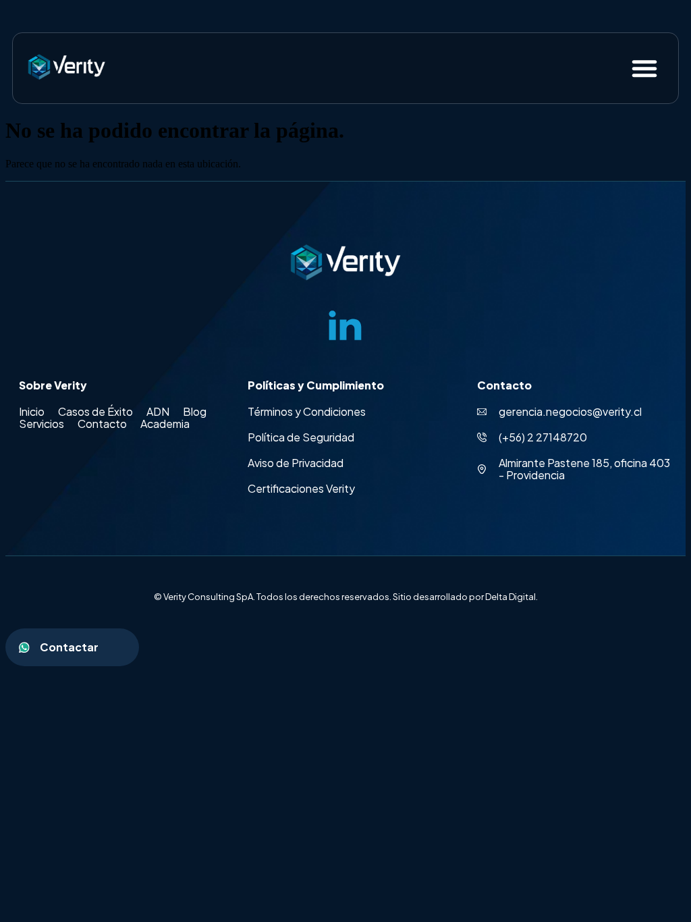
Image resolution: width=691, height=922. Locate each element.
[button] (644, 68)
